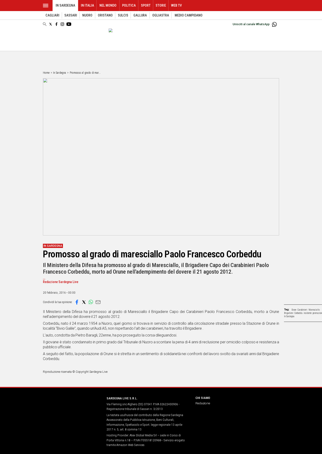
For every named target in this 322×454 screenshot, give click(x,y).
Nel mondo (107, 6)
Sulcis (123, 15)
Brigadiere (288, 313)
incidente (308, 313)
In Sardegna (65, 6)
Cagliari (52, 15)
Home (46, 72)
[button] (76, 302)
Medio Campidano (188, 15)
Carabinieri (302, 309)
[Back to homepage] (72, 407)
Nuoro (87, 15)
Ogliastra (160, 15)
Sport (146, 6)
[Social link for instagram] (62, 24)
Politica (129, 6)
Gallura (140, 15)
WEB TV (176, 6)
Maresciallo (314, 309)
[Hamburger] (45, 5)
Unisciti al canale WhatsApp (251, 24)
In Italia (87, 6)
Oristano (105, 15)
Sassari (70, 15)
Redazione (202, 403)
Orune (294, 309)
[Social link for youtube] (68, 24)
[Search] (44, 24)
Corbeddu (298, 313)
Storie (161, 6)
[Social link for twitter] (50, 24)
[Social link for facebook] (56, 24)
